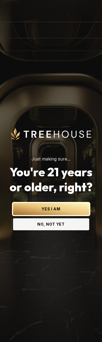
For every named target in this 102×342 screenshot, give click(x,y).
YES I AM (51, 209)
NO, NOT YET (51, 224)
